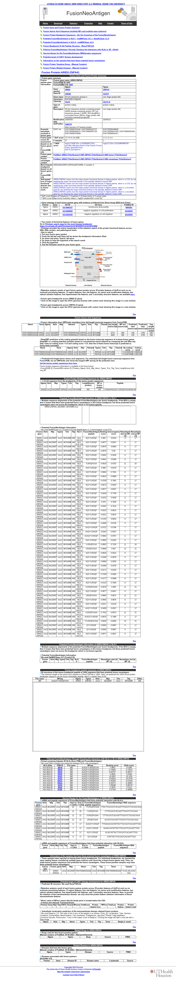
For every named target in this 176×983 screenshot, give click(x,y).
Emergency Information (81, 972)
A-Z (90, 4)
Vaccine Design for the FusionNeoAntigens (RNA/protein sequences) (72, 53)
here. (132, 294)
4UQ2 (60, 776)
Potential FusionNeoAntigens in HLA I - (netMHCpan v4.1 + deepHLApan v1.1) (76, 39)
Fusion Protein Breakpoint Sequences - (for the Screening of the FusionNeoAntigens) (79, 35)
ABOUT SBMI (70, 4)
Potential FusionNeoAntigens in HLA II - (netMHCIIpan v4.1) (68, 42)
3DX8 (60, 785)
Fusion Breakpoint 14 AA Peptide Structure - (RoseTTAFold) (68, 46)
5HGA (59, 781)
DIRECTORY (82, 4)
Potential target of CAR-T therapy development (63, 57)
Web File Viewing (63, 972)
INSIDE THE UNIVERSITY (113, 4)
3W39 (60, 772)
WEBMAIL (97, 4)
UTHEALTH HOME (55, 4)
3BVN (60, 768)
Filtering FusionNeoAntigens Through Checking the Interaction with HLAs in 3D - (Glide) (80, 50)
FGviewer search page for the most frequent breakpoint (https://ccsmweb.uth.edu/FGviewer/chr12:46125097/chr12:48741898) (68, 225)
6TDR (60, 790)
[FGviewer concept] (88, 286)
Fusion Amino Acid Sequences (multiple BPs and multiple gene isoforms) (74, 31)
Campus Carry (68, 975)
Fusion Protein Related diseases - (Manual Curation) (65, 68)
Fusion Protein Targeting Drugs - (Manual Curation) (65, 64)
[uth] (161, 973)
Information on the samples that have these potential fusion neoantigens (74, 61)
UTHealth (96, 969)
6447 (71, 85)
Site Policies (79, 975)
